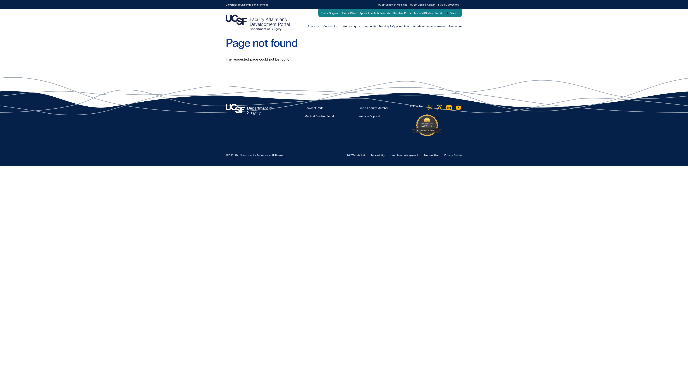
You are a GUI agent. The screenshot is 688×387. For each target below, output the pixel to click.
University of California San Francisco (247, 4)
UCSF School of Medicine (392, 4)
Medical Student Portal (428, 13)
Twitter (430, 108)
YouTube (458, 108)
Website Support (369, 116)
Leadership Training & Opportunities (387, 26)
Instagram (439, 108)
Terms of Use (431, 155)
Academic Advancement (429, 26)
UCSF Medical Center (422, 4)
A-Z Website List (356, 155)
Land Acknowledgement (404, 155)
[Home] (258, 23)
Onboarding (330, 26)
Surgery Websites (448, 4)
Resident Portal (402, 13)
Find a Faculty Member (373, 108)
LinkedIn (449, 108)
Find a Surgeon (330, 13)
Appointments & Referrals (374, 13)
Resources (455, 26)
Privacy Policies (453, 155)
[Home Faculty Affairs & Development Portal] (265, 110)
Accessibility (378, 155)
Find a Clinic (349, 13)
